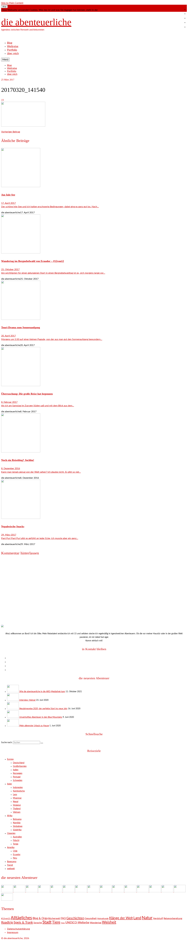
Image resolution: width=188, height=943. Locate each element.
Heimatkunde (103, 919)
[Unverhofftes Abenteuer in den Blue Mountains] (13, 717)
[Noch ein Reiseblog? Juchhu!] (94, 433)
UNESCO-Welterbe (77, 922)
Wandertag (95, 923)
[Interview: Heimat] (13, 700)
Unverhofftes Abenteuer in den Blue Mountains (40, 717)
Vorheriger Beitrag (10, 132)
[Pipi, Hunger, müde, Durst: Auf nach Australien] (155, 891)
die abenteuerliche (36, 22)
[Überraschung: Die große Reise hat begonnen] (94, 367)
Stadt (47, 922)
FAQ (63, 918)
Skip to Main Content (12, 3)
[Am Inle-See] (94, 168)
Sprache (37, 923)
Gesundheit (91, 918)
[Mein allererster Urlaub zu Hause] (13, 726)
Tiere (56, 922)
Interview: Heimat (27, 700)
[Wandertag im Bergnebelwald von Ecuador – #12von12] (94, 234)
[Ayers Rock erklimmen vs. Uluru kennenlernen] (69, 891)
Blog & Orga (40, 918)
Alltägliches (21, 918)
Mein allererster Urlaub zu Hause (34, 726)
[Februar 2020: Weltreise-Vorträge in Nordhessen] (94, 891)
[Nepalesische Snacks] (94, 500)
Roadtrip (7, 922)
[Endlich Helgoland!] (180, 891)
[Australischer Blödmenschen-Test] (143, 891)
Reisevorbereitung (173, 918)
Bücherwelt (54, 918)
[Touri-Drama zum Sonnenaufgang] (94, 301)
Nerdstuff (158, 918)
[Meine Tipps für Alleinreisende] (7, 900)
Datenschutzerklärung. (110, 10)
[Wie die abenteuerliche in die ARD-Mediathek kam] (13, 692)
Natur (147, 918)
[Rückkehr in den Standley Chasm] (131, 891)
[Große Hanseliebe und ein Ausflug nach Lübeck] (81, 891)
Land (137, 918)
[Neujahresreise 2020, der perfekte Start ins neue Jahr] (13, 709)
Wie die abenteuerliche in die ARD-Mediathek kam (42, 692)
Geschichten (75, 918)
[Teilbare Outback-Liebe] (118, 891)
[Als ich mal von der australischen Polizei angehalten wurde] (168, 891)
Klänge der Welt (121, 918)
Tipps (63, 923)
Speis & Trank (23, 922)
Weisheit (109, 922)
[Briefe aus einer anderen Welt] (106, 891)
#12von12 (5, 919)
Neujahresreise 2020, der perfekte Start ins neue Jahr (43, 709)
